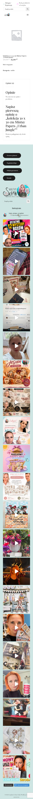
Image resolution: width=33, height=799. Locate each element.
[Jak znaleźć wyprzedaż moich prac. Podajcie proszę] (16, 317)
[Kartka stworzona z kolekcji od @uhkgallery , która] (16, 599)
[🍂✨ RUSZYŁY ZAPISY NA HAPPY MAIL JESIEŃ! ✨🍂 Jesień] (16, 374)
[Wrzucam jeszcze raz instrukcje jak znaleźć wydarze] (16, 261)
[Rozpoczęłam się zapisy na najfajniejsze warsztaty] (16, 458)
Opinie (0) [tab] (10, 83)
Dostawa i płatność (12, 155)
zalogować (15, 134)
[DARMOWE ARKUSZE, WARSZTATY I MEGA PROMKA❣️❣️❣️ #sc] (16, 486)
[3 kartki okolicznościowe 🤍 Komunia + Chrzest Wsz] (16, 740)
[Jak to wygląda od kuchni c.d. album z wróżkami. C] (16, 627)
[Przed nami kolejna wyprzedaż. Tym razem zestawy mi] (16, 402)
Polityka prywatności (12, 170)
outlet (12, 70)
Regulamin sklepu (12, 163)
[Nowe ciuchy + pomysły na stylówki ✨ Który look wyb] (16, 571)
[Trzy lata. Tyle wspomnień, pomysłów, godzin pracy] (16, 346)
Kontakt (9, 178)
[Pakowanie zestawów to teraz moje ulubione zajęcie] (16, 684)
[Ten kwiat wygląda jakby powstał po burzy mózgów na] (16, 543)
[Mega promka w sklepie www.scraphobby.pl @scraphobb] (16, 233)
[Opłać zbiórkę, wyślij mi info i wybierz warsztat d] (16, 430)
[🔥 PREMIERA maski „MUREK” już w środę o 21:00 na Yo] (16, 515)
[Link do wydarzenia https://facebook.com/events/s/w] (16, 289)
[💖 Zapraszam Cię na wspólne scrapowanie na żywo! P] (16, 768)
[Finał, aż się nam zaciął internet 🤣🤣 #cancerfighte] (16, 712)
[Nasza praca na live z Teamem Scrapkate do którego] (16, 656)
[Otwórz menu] (27, 15)
